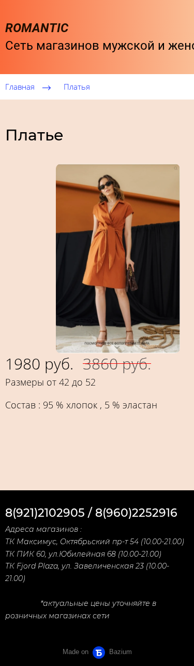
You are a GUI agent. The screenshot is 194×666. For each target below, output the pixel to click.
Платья (77, 86)
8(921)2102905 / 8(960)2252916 (91, 513)
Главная (20, 86)
